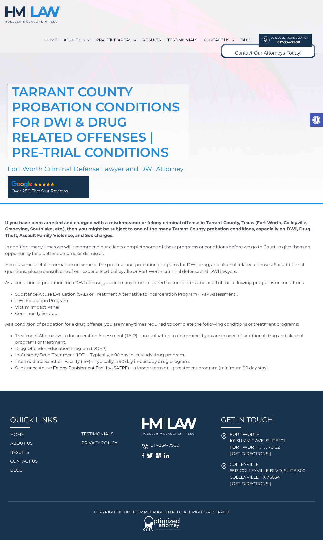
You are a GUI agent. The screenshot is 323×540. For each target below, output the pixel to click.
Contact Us (24, 461)
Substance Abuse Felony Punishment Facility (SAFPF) (72, 367)
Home (17, 434)
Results (19, 452)
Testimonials (97, 433)
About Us (21, 443)
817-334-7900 (165, 445)
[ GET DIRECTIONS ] (250, 453)
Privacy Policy (99, 442)
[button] (316, 120)
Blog (16, 470)
